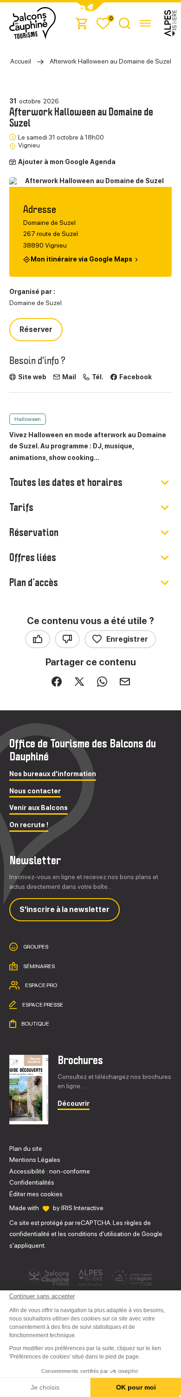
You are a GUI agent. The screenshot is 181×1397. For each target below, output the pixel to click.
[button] (90, 7)
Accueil (20, 61)
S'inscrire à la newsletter (64, 909)
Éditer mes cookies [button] (36, 1194)
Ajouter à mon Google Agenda (67, 162)
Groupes (35, 947)
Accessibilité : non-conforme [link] (49, 1171)
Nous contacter (35, 791)
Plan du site (25, 1148)
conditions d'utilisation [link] (99, 1234)
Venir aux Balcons (38, 807)
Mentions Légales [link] (34, 1159)
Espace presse (42, 1004)
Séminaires (38, 966)
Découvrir (74, 1103)
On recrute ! (28, 825)
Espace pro (40, 985)
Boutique (34, 1024)
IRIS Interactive (82, 1208)
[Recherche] (124, 23)
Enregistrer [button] (127, 639)
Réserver (35, 329)
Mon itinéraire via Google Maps (81, 258)
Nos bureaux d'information (52, 774)
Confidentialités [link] (31, 1182)
